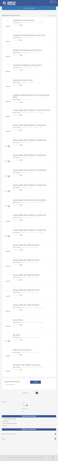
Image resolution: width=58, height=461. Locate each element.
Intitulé (24, 405)
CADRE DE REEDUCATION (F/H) (27, 50)
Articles (31, 457)
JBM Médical (16, 142)
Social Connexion (11, 457)
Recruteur (25, 408)
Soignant (6, 421)
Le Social (40, 457)
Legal (18, 457)
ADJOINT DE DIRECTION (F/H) (26, 365)
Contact (22, 457)
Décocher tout (16, 381)
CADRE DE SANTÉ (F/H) (23, 20)
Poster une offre (29, 8)
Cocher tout (7, 381)
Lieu (23, 411)
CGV (27, 457)
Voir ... (21, 25)
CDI (5, 425)
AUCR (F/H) (18, 320)
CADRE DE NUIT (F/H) (22, 80)
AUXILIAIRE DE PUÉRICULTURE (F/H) (29, 125)
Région (4, 438)
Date (23, 402)
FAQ (36, 457)
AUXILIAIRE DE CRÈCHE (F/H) (26, 245)
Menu (54, 1)
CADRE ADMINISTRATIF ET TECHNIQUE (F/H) (31, 96)
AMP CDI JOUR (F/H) (22, 350)
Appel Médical (16, 22)
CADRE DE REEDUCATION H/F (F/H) (29, 35)
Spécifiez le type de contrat (9, 433)
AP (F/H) (16, 335)
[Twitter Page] (53, 457)
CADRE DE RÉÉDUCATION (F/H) (27, 65)
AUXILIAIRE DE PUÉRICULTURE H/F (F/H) (31, 110)
